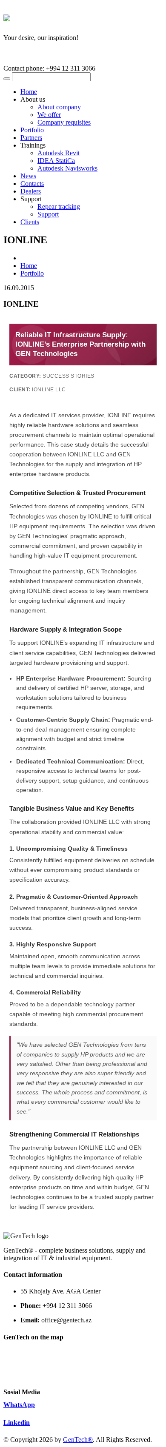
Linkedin (16, 1422)
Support (48, 214)
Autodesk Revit (58, 153)
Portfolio (32, 130)
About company (59, 107)
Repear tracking (58, 206)
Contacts (32, 183)
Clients (29, 221)
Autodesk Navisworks (67, 168)
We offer (49, 114)
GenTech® (78, 1439)
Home (28, 91)
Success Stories (68, 376)
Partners (31, 137)
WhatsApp (19, 1404)
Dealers (30, 191)
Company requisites (64, 122)
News (28, 175)
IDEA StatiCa (56, 160)
